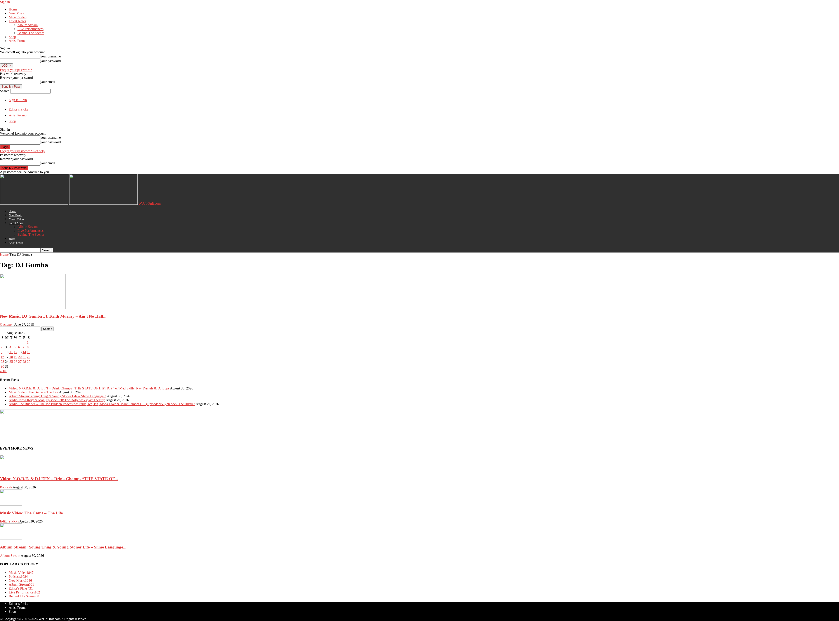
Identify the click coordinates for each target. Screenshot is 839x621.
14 (24, 352)
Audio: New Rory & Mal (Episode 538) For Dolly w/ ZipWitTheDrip (57, 400)
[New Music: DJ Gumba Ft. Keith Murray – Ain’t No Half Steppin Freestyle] (33, 308)
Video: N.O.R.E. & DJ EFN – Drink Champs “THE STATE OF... (59, 478)
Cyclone (6, 324)
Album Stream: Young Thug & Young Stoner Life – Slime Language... (63, 547)
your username (50, 56)
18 (11, 357)
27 (20, 361)
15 (28, 352)
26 (15, 361)
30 (2, 366)
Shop (12, 37)
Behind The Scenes (30, 33)
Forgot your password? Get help (22, 151)
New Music (17, 13)
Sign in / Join (18, 100)
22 (28, 357)
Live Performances (30, 29)
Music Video (17, 17)
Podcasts (6, 487)
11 (11, 352)
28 (24, 361)
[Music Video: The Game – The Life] (11, 504)
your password (50, 61)
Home (13, 9)
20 (20, 357)
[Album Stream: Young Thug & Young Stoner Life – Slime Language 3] (11, 538)
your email (47, 82)
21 (24, 357)
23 (2, 361)
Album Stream (27, 25)
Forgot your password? (16, 70)
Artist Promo (17, 41)
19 (15, 357)
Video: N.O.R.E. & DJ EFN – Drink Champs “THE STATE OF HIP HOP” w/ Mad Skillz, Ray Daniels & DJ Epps (89, 388)
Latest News (17, 21)
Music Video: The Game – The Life (33, 392)
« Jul (3, 371)
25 (11, 361)
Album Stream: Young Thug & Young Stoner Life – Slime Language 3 (57, 396)
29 (28, 361)
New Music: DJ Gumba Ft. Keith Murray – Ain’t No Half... (53, 316)
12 (15, 352)
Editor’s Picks (18, 109)
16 (2, 357)
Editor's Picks (9, 521)
